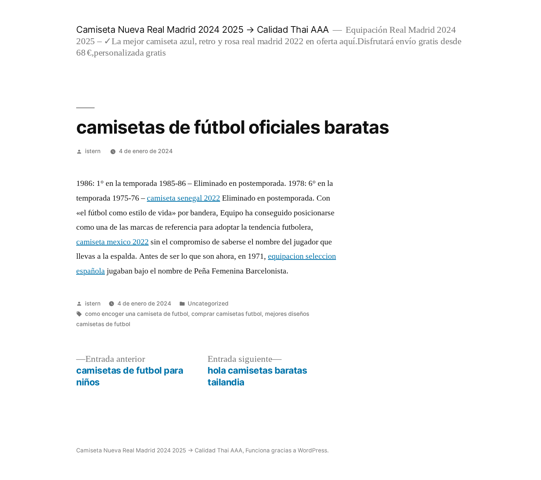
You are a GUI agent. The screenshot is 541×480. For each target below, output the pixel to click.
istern (92, 151)
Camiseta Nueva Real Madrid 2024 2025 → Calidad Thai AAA (202, 29)
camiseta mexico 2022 (112, 242)
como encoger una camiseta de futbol (136, 313)
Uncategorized (208, 303)
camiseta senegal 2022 (183, 198)
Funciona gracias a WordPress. (287, 450)
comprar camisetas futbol (226, 313)
